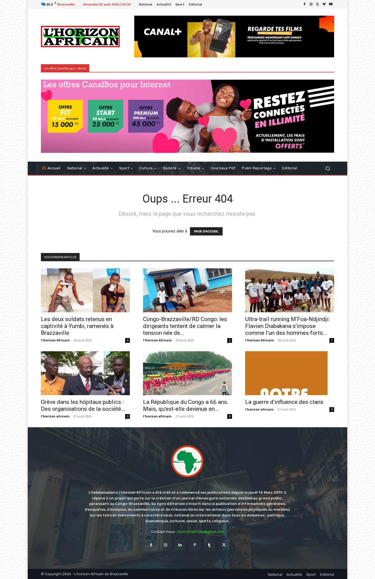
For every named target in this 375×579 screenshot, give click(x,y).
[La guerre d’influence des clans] (289, 373)
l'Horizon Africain (55, 340)
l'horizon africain (55, 416)
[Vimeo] (324, 4)
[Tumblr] (209, 545)
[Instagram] (311, 4)
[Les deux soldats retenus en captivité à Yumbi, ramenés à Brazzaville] (85, 290)
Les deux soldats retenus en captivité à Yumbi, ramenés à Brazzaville (77, 326)
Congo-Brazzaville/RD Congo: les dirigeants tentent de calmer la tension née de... (185, 326)
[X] (317, 4)
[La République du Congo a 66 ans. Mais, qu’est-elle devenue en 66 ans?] (187, 373)
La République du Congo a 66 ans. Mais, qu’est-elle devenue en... (185, 405)
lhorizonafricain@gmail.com (200, 532)
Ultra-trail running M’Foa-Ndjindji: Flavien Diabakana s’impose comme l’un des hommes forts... (287, 326)
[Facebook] (304, 4)
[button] (327, 168)
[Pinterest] (194, 545)
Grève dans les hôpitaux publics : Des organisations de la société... (83, 405)
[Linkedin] (180, 545)
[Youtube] (331, 4)
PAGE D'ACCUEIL (206, 231)
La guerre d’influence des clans (284, 402)
